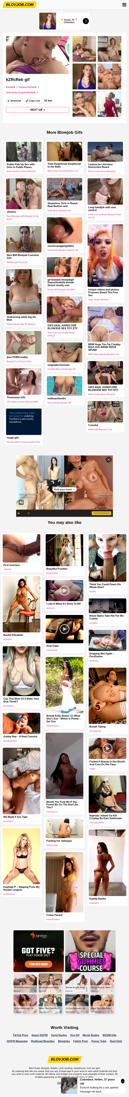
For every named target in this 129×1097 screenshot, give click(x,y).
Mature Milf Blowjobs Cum (100, 429)
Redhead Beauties (43, 1041)
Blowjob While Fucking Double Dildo (23, 442)
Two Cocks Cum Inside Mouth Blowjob (61, 334)
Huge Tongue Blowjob (98, 299)
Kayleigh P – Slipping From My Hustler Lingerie (21, 888)
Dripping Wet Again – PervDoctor (101, 655)
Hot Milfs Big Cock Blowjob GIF (62, 369)
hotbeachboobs (57, 398)
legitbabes (94, 903)
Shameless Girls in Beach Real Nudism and (63, 204)
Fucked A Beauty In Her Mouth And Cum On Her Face (107, 763)
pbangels (7, 639)
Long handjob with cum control (102, 209)
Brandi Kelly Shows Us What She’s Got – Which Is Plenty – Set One (63, 718)
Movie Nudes (91, 1035)
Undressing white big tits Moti (21, 318)
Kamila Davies (97, 898)
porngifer (93, 623)
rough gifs (13, 437)
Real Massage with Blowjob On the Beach (23, 217)
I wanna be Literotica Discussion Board (100, 166)
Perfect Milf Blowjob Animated (61, 289)
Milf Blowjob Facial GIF (17, 262)
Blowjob (10, 87)
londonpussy (9, 894)
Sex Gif (74, 1035)
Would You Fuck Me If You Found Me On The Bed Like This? (62, 805)
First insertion (11, 565)
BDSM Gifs (109, 1035)
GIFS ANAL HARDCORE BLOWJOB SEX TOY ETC (63, 327)
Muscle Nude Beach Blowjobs (102, 171)
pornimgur (8, 821)
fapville (92, 591)
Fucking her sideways (59, 841)
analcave (50, 608)
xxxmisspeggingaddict (61, 246)
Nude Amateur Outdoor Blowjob (21, 171)
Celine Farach (54, 915)
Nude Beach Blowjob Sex (59, 210)
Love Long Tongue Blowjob (21, 92)
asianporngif (52, 845)
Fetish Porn (80, 1041)
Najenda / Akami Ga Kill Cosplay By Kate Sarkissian (105, 817)
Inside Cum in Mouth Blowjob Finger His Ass (104, 216)
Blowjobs (64, 1041)
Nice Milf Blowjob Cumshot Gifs (23, 256)
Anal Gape (52, 646)
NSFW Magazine (17, 1041)
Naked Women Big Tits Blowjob (21, 324)
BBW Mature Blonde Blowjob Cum (103, 354)
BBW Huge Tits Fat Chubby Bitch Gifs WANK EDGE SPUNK (104, 347)
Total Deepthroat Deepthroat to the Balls (64, 165)
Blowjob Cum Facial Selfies (19, 361)
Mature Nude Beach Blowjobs (101, 394)
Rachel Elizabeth (13, 635)
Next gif (37, 109)
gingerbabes (52, 573)
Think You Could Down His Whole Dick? (105, 586)
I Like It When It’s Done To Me (63, 603)
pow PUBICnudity (17, 357)
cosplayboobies (96, 822)
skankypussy (95, 731)
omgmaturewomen (59, 365)
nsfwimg (7, 569)
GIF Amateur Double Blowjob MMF (22, 402)
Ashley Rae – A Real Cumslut (20, 736)
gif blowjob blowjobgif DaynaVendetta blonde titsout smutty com (61, 282)
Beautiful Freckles (57, 568)
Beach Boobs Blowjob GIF (59, 402)
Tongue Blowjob (28, 87)
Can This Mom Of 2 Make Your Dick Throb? (21, 700)
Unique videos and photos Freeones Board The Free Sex (103, 292)
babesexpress (52, 726)
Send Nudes (59, 1035)
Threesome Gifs (16, 397)
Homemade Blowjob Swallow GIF (63, 250)
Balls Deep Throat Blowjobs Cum (63, 171)
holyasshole (51, 650)
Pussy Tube (98, 1041)
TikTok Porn (20, 1035)
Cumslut (93, 425)
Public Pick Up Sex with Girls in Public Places (21, 166)
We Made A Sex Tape (15, 817)
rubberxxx (93, 661)
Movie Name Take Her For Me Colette (106, 617)
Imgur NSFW (40, 1035)
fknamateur (8, 706)
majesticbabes (53, 919)
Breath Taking (97, 726)
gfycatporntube (10, 741)
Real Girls (116, 1041)
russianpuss (51, 812)
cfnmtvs (11, 212)
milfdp (92, 768)
